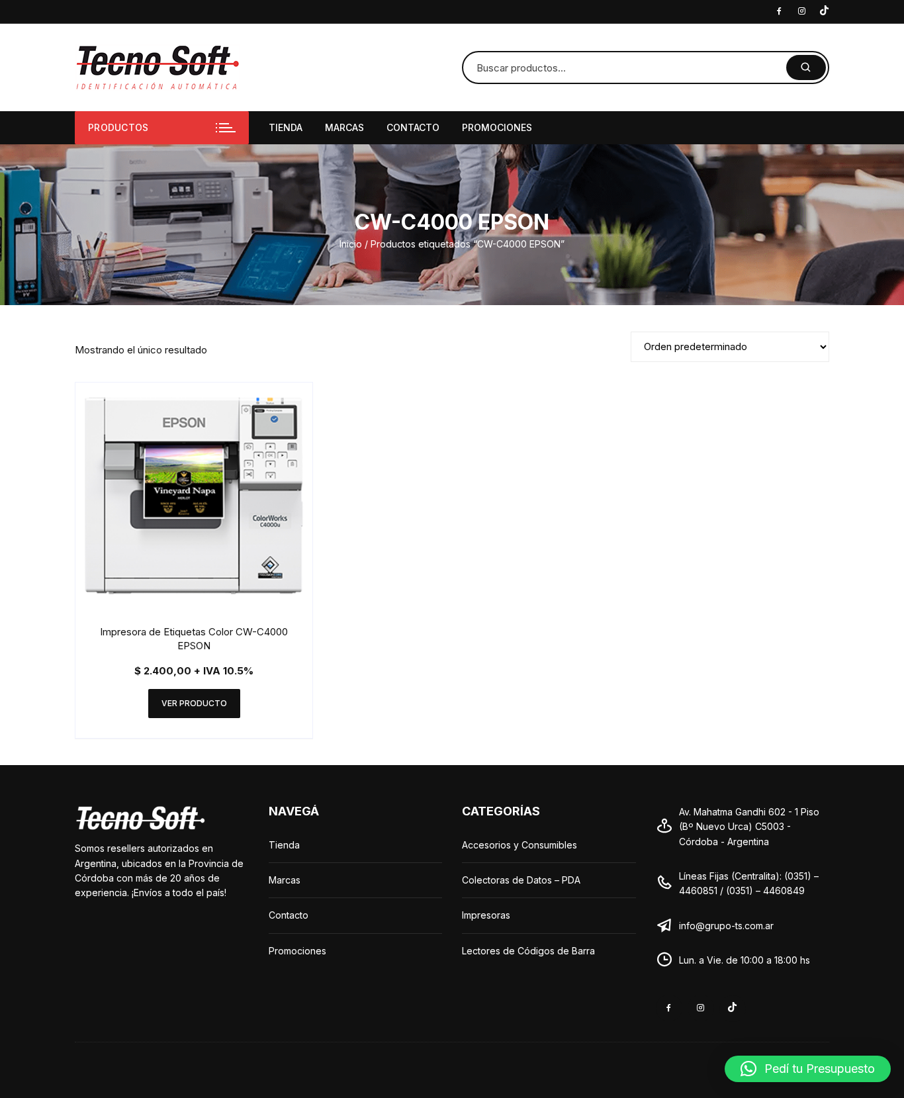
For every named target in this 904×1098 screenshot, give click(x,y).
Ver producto (194, 703)
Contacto (412, 127)
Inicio (350, 244)
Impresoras (486, 915)
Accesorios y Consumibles (519, 844)
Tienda (285, 127)
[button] (808, 1069)
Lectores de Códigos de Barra (528, 950)
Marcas (344, 127)
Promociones (497, 127)
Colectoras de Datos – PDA (521, 880)
